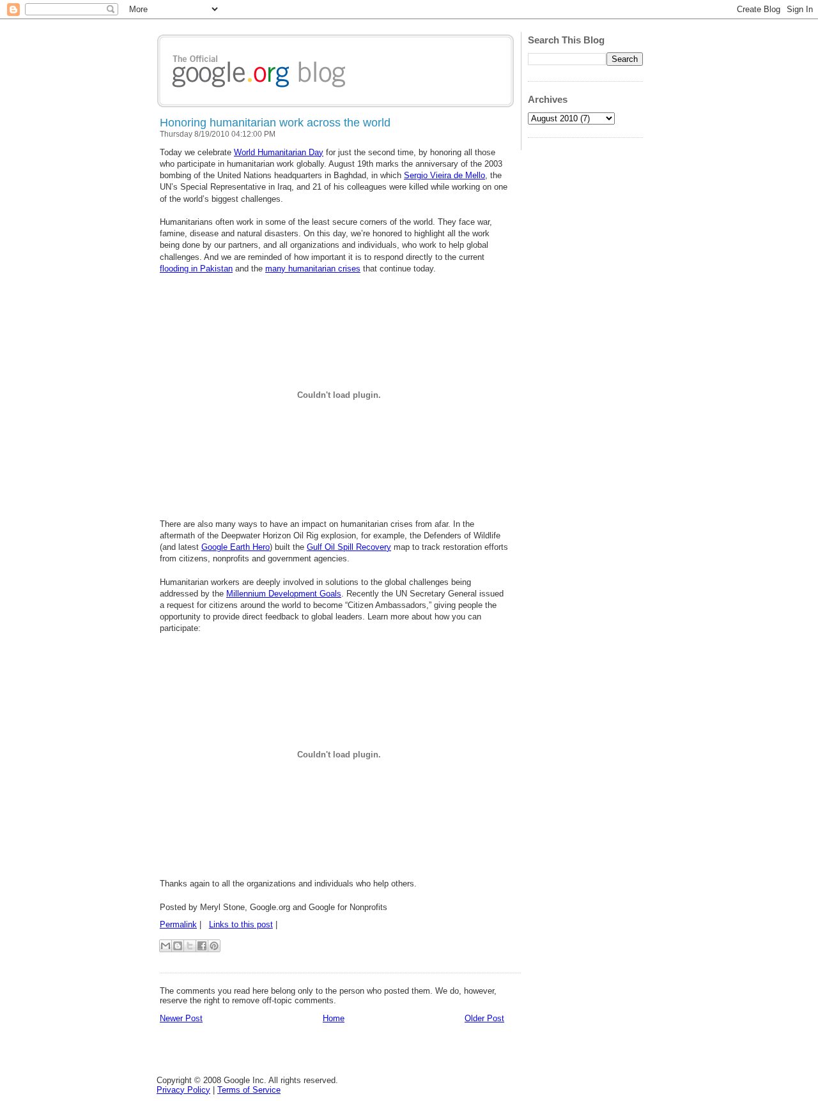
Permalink (178, 924)
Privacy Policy (183, 1090)
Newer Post (181, 1018)
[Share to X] (189, 945)
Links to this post (241, 924)
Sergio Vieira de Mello (444, 175)
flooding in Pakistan (196, 268)
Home (333, 1018)
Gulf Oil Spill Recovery (349, 547)
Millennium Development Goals (283, 593)
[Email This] (165, 945)
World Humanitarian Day (278, 152)
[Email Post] (281, 924)
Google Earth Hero (235, 547)
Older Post (484, 1018)
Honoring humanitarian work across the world (275, 122)
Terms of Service (249, 1090)
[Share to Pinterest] (214, 945)
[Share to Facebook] (202, 945)
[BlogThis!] (177, 945)
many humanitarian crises (312, 268)
